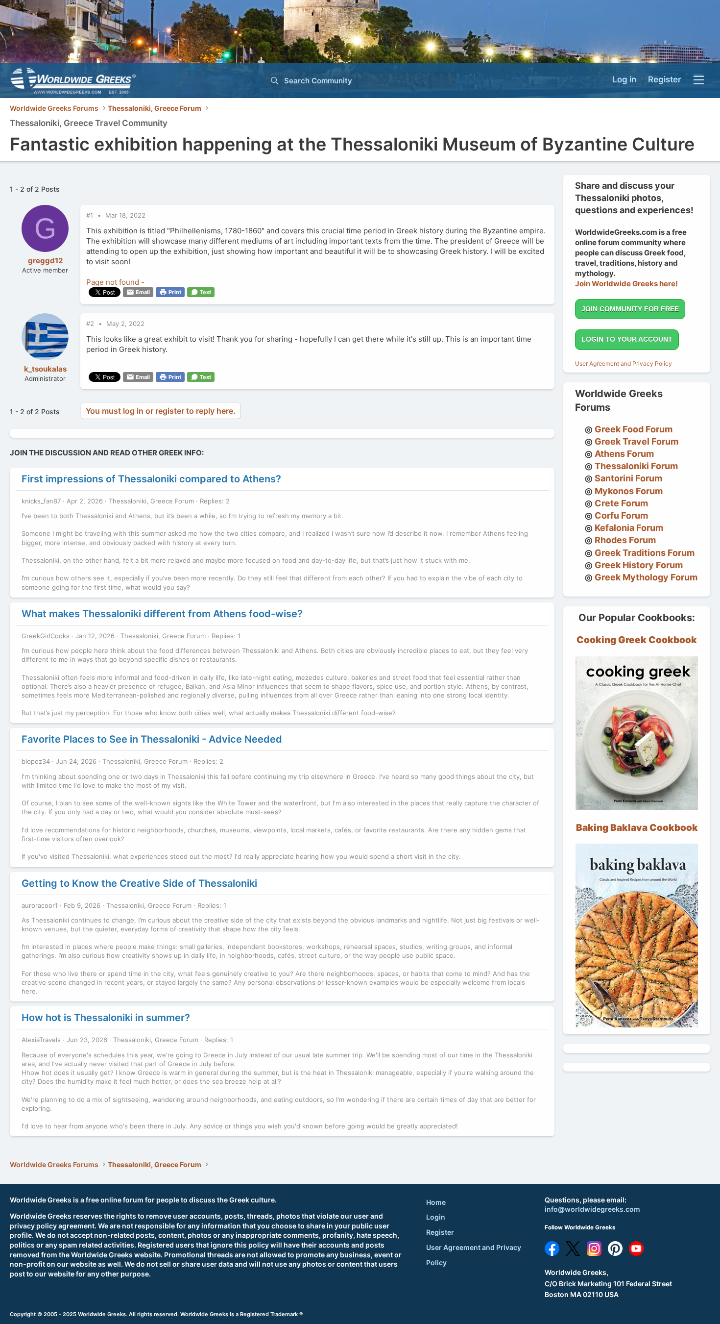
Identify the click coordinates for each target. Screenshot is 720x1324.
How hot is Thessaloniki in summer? (106, 1018)
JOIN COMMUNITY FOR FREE (630, 309)
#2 (91, 323)
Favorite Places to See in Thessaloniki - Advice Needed (152, 739)
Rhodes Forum (625, 540)
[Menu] (698, 80)
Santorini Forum (628, 478)
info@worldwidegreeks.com (592, 1209)
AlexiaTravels (41, 1040)
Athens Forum (624, 454)
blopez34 (36, 761)
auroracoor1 (40, 905)
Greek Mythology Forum (646, 577)
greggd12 (45, 260)
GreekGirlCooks (46, 636)
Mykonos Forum (629, 491)
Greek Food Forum (633, 429)
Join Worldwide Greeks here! (626, 283)
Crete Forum (621, 503)
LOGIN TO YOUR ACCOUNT (626, 339)
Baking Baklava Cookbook (637, 827)
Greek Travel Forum (636, 441)
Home (436, 1202)
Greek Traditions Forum (645, 553)
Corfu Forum (621, 515)
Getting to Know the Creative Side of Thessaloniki (139, 883)
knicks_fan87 (41, 501)
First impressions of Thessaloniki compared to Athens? (151, 479)
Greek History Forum (639, 565)
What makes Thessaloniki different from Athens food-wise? (162, 614)
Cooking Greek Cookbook (636, 640)
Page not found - (115, 282)
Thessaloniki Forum (636, 466)
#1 (90, 215)
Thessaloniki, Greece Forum (151, 501)
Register (440, 1232)
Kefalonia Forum (629, 528)
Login (435, 1217)
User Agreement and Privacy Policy (623, 363)
